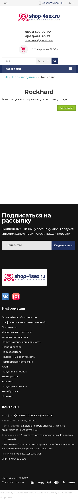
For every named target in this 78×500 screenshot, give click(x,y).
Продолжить (66, 108)
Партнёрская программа (17, 361)
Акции (5, 366)
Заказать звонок (52, 3)
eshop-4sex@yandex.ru (23, 420)
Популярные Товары (14, 371)
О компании (9, 327)
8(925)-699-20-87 (43, 415)
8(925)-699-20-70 (23, 415)
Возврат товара (12, 346)
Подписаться (63, 245)
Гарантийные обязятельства (19, 317)
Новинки (7, 381)
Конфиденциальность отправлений (24, 322)
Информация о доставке (17, 332)
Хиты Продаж (10, 376)
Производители (12, 351)
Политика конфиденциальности (21, 341)
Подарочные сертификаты (18, 356)
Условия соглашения (15, 337)
